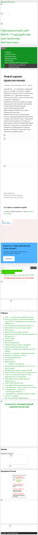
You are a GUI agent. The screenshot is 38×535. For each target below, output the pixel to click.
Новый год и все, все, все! (13, 197)
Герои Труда (9, 338)
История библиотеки (13, 358)
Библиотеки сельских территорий (18, 328)
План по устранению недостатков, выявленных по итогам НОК (18, 376)
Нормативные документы (17, 65)
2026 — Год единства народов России (19, 317)
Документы (9, 340)
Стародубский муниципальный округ (19, 385)
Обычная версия (8, 273)
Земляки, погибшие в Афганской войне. (20, 353)
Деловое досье (10, 56)
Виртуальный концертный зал (16, 332)
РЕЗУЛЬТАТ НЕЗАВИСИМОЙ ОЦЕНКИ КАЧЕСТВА (19, 405)
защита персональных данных (16, 347)
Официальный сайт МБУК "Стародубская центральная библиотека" (16, 36)
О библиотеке (10, 54)
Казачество (9, 360)
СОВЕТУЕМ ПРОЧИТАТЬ (14, 383)
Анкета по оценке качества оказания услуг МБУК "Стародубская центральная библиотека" (20, 321)
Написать (8, 258)
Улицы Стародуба (11, 396)
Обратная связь (11, 58)
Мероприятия (9, 193)
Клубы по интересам (16, 364)
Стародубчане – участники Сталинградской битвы (15, 390)
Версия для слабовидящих (12, 271)
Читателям (9, 61)
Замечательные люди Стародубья (18, 345)
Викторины (9, 330)
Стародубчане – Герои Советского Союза (21, 387)
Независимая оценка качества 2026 (18, 370)
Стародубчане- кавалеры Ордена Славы (20, 394)
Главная (8, 52)
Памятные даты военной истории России (20, 372)
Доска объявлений (12, 343)
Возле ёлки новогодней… (13, 195)
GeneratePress (12, 533)
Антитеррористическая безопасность (19, 326)
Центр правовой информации (16, 398)
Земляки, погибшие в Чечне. (15, 355)
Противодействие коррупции (16, 63)
